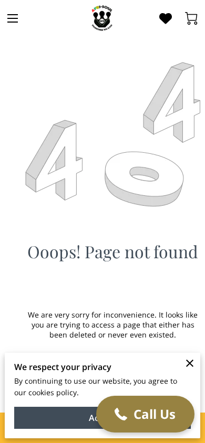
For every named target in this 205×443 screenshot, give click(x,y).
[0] (191, 18)
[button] (145, 414)
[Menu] (12, 18)
